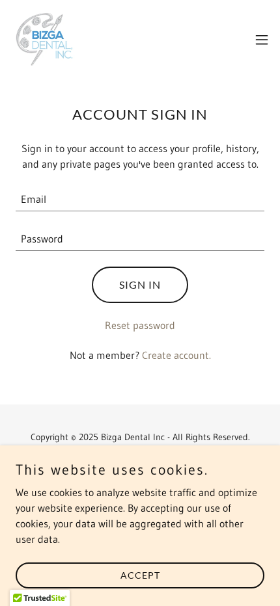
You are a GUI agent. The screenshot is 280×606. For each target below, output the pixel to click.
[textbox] (140, 199)
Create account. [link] (176, 355)
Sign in (140, 284)
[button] (262, 40)
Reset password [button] (140, 325)
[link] (44, 39)
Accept (140, 575)
